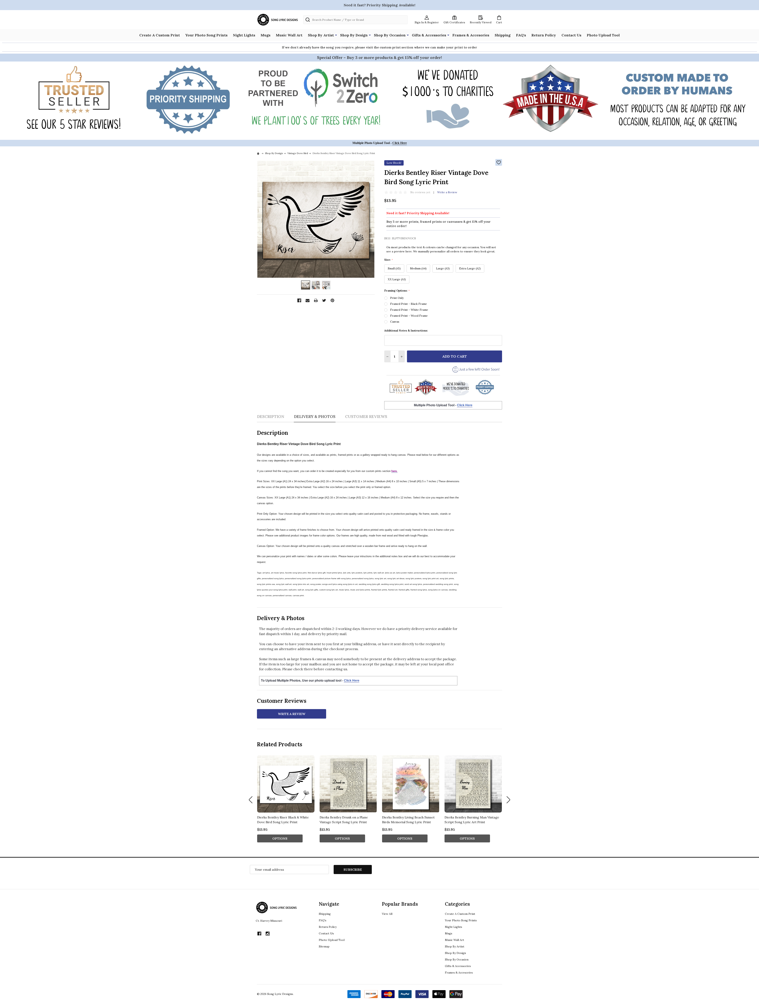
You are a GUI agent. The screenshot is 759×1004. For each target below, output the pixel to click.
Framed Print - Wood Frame (409, 315)
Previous (251, 800)
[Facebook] (299, 300)
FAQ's (521, 35)
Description (270, 416)
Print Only (397, 298)
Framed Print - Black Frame (408, 304)
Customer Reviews (366, 416)
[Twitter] (324, 300)
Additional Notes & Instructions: (406, 330)
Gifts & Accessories (429, 35)
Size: (388, 260)
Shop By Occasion (390, 35)
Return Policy (543, 35)
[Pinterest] (332, 300)
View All (387, 914)
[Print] (315, 300)
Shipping (503, 35)
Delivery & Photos (314, 416)
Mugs (265, 35)
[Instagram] (267, 933)
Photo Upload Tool (603, 35)
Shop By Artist (321, 35)
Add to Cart (454, 356)
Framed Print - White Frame (409, 310)
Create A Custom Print (159, 35)
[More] (336, 34)
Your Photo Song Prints (206, 35)
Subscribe (353, 869)
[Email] (307, 300)
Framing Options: (397, 291)
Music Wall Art (289, 35)
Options (279, 838)
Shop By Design (354, 35)
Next (508, 800)
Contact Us (571, 35)
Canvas (394, 321)
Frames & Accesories (470, 35)
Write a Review (447, 192)
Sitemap (324, 946)
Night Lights (244, 35)
